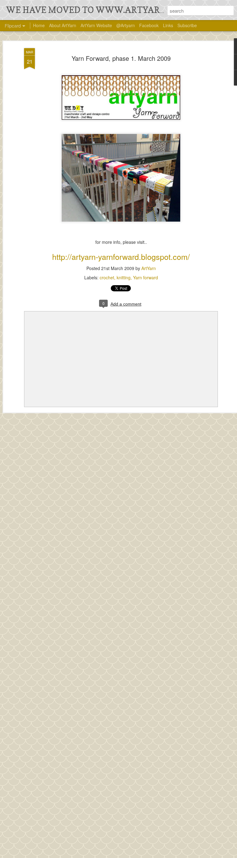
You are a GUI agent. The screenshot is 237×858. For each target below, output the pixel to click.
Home (39, 25)
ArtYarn (148, 268)
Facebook (149, 25)
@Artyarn (125, 25)
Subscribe (187, 25)
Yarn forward (145, 277)
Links (168, 25)
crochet (107, 277)
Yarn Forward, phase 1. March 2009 (121, 58)
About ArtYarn (62, 25)
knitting (124, 277)
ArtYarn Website (96, 25)
